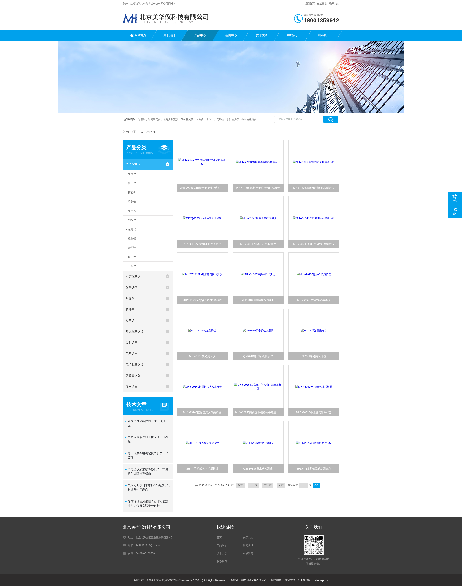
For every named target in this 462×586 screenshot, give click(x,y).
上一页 (253, 485)
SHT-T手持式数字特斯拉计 (202, 468)
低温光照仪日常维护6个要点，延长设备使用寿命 (149, 487)
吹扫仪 (132, 256)
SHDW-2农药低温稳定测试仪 (313, 468)
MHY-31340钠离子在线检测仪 (258, 243)
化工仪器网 (304, 580)
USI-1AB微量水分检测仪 (258, 468)
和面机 (132, 192)
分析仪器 (131, 342)
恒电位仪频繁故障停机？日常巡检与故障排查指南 (148, 471)
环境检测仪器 (134, 331)
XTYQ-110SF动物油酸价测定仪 (202, 243)
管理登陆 (276, 580)
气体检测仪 (133, 164)
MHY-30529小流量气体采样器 (314, 412)
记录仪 (130, 320)
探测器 (132, 229)
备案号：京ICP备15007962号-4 (248, 580)
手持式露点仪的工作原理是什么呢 (148, 439)
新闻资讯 (248, 545)
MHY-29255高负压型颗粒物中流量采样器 (259, 412)
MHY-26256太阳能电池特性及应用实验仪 (203, 187)
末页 (281, 485)
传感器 (130, 309)
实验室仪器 (133, 375)
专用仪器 (131, 386)
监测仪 (132, 201)
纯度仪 (132, 174)
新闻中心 (231, 35)
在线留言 (322, 3)
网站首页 (140, 35)
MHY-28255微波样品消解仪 (313, 300)
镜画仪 (132, 183)
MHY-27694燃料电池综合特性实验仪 (258, 187)
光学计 (132, 247)
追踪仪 (132, 266)
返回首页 (310, 3)
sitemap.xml (321, 580)
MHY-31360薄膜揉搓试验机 (257, 300)
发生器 (132, 210)
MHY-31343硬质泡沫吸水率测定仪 (313, 243)
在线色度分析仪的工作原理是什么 (148, 423)
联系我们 (334, 3)
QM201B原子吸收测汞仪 (258, 356)
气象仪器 (131, 353)
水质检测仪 (133, 276)
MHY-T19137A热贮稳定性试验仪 (202, 300)
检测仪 (132, 238)
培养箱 (130, 298)
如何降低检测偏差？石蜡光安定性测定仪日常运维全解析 (148, 503)
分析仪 (132, 220)
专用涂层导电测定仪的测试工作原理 (148, 455)
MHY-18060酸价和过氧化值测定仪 (313, 187)
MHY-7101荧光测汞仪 (202, 356)
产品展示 (222, 545)
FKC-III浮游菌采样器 (313, 356)
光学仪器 (131, 287)
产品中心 (200, 35)
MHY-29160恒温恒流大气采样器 (202, 412)
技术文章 (262, 35)
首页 (140, 131)
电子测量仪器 (134, 364)
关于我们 (169, 35)
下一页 (268, 485)
